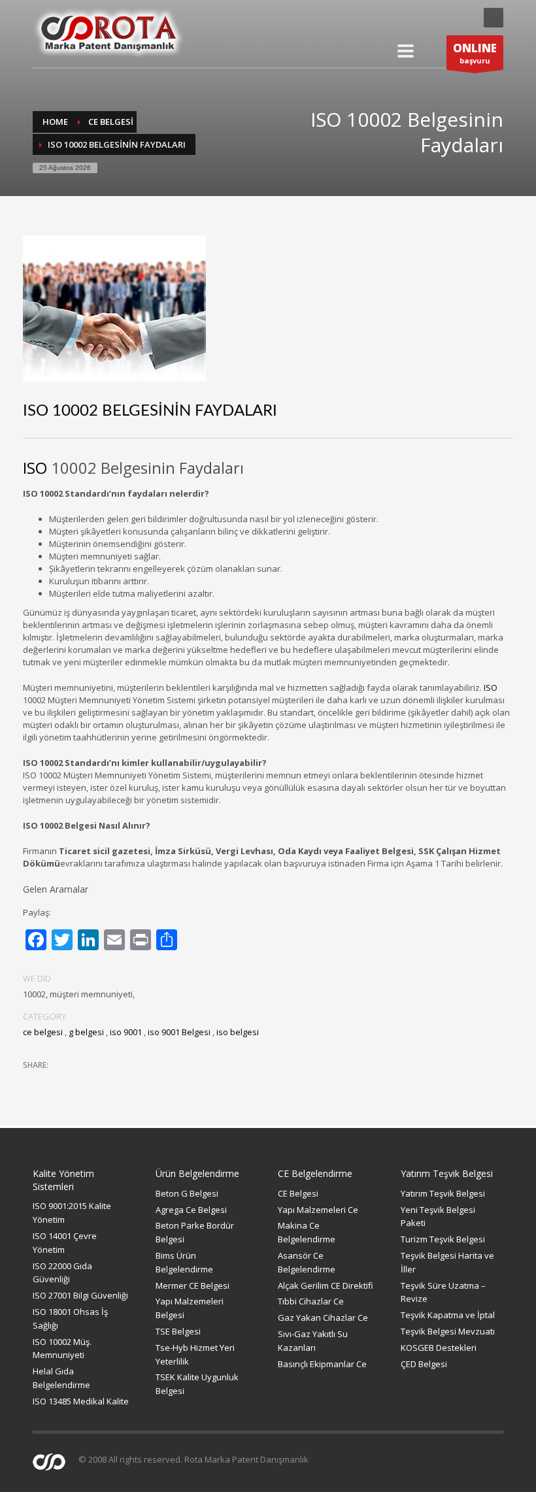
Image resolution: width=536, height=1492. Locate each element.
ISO (35, 467)
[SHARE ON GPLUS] (78, 1082)
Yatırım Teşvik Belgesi (443, 1193)
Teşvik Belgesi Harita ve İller (447, 1262)
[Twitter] (434, 17)
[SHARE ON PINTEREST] (101, 1082)
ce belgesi (110, 121)
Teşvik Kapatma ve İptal (448, 1315)
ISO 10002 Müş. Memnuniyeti (62, 1348)
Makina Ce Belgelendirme (306, 1232)
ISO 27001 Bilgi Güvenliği (80, 1295)
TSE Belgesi (178, 1331)
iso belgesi (237, 1032)
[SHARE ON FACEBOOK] (55, 1082)
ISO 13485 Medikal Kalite (81, 1401)
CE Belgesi (298, 1193)
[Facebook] (408, 17)
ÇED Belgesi (424, 1364)
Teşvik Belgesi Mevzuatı (448, 1331)
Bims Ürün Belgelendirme (184, 1262)
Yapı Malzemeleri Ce (318, 1210)
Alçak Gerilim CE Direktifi (325, 1285)
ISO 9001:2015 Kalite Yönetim (72, 1212)
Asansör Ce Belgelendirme (306, 1262)
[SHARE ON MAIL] (124, 1082)
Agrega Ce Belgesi (191, 1210)
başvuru (475, 53)
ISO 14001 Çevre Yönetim (65, 1242)
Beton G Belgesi (187, 1193)
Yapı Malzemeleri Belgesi (190, 1308)
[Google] (461, 17)
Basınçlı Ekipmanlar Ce (322, 1364)
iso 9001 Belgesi (179, 1032)
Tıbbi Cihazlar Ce (311, 1301)
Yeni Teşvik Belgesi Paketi (438, 1216)
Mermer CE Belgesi (192, 1285)
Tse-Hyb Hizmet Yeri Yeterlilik (195, 1354)
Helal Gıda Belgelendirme (61, 1378)
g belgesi (86, 1032)
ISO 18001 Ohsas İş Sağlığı (70, 1318)
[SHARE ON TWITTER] (32, 1083)
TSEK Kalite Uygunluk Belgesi (197, 1384)
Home (55, 121)
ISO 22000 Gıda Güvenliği (62, 1272)
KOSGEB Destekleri (439, 1347)
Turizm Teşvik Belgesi (443, 1239)
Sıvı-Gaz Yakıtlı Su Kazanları (313, 1340)
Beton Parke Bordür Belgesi (195, 1232)
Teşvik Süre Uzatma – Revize (443, 1292)
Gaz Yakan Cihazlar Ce (323, 1317)
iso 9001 (126, 1032)
